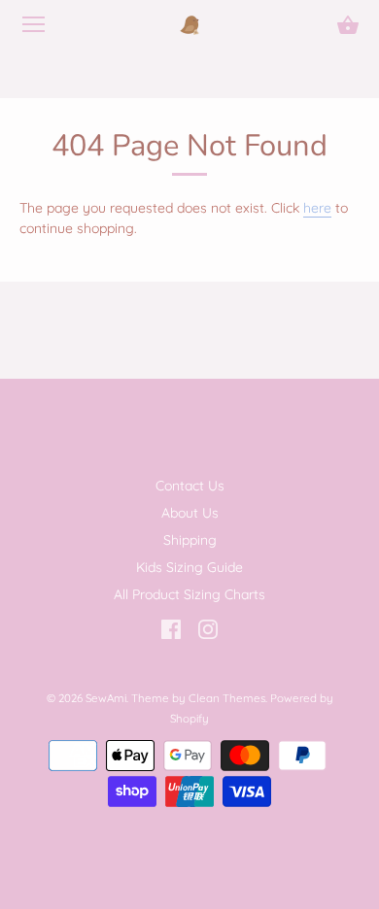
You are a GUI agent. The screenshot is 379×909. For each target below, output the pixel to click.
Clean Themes (227, 697)
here (317, 208)
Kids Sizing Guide (189, 567)
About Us (190, 513)
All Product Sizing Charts (189, 594)
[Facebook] (171, 628)
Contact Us (189, 485)
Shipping (190, 540)
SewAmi (106, 697)
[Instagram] (208, 628)
